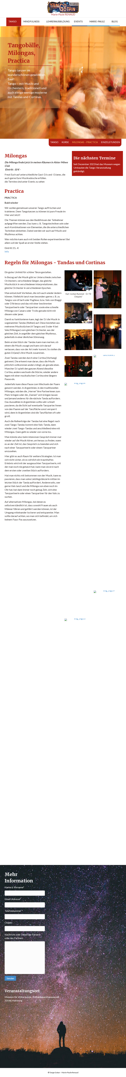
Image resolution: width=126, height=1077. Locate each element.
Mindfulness (31, 21)
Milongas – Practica (85, 142)
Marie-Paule (97, 21)
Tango (12, 21)
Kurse (65, 142)
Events (78, 21)
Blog (115, 21)
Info (7, 251)
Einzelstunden (110, 142)
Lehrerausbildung (58, 21)
